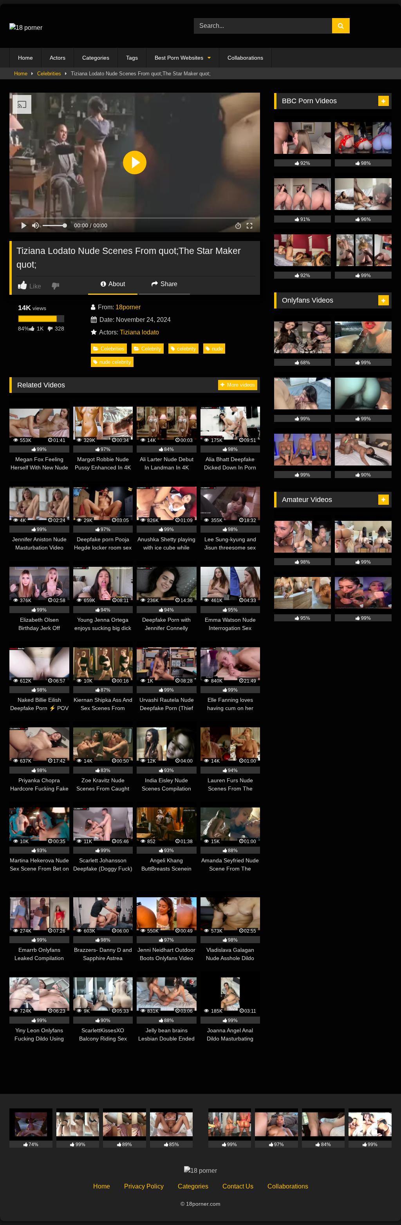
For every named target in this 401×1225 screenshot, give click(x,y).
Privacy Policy (144, 1186)
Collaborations (245, 58)
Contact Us (237, 1186)
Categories (95, 58)
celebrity (186, 349)
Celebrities (49, 74)
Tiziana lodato (139, 332)
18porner (128, 307)
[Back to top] (376, 1201)
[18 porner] (89, 26)
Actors (57, 58)
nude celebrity (115, 362)
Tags (132, 58)
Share (168, 284)
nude (217, 349)
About (116, 284)
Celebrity (151, 349)
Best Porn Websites (179, 58)
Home (25, 58)
